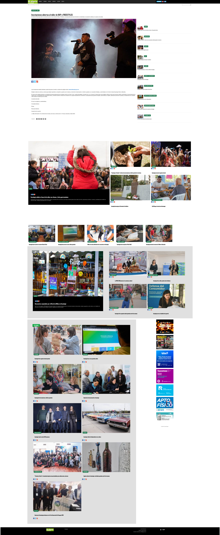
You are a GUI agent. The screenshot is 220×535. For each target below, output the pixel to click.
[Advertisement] (5, 24)
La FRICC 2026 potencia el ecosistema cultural (145, 118)
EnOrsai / (40, 1)
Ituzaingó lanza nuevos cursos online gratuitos (144, 99)
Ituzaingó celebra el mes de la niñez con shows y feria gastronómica (148, 30)
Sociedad (45, 1)
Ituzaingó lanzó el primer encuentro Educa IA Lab (145, 89)
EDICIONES (159, 1)
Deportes (54, 1)
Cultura (58, 1)
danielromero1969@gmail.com (141, 531)
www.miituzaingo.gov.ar (74, 89)
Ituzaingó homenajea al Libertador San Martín (144, 59)
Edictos (63, 1)
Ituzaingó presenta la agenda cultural (143, 49)
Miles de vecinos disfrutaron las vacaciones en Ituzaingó (146, 109)
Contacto (66, 529)
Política (49, 1)
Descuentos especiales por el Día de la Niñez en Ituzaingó (146, 69)
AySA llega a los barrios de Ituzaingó (143, 79)
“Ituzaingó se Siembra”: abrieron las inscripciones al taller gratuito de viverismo (149, 40)
